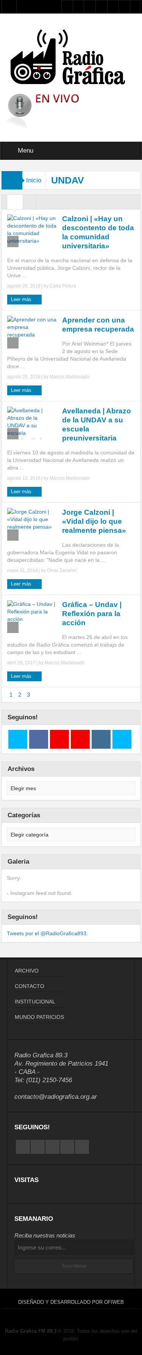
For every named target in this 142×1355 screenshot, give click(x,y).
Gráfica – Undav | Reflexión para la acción (92, 614)
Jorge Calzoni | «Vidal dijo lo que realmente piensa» (94, 521)
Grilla (15, 204)
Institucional (35, 1002)
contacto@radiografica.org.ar (55, 1096)
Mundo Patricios (39, 1017)
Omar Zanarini (61, 570)
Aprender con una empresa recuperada (98, 324)
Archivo (27, 971)
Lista (29, 204)
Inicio (33, 180)
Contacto (29, 986)
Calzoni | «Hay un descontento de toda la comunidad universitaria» (98, 232)
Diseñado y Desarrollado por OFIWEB (71, 1302)
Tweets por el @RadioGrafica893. (47, 933)
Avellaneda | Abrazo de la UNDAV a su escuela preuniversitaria (96, 424)
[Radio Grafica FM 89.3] (71, 58)
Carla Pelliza (63, 286)
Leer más (22, 299)
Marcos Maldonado (69, 376)
